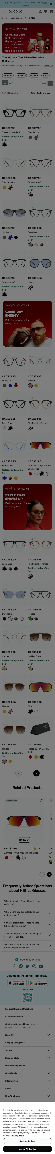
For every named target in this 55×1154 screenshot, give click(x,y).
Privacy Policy (17, 1135)
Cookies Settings (27, 1141)
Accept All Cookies (27, 1149)
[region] (27, 1128)
